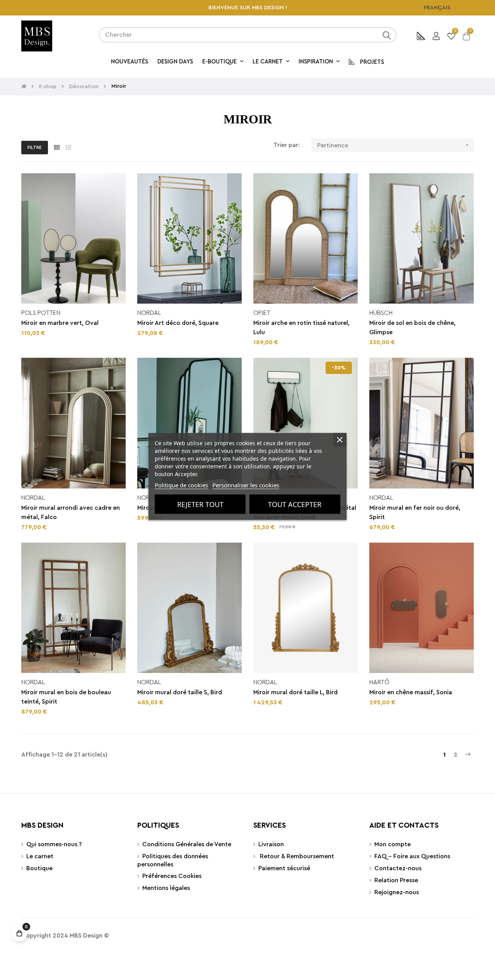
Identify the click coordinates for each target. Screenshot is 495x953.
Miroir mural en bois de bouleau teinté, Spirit (66, 697)
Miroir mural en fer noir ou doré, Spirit (414, 512)
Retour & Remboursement (296, 856)
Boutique (39, 868)
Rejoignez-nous (396, 892)
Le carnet (39, 856)
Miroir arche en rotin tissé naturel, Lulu (301, 327)
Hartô (379, 682)
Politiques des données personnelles (172, 860)
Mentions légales (166, 888)
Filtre (34, 147)
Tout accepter (294, 504)
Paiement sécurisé (284, 868)
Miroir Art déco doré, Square (177, 323)
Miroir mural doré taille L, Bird (295, 692)
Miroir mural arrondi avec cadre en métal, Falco (70, 512)
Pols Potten (40, 313)
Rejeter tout (200, 504)
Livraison (271, 844)
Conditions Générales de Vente (186, 844)
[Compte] (436, 35)
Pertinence (393, 145)
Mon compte (392, 844)
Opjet (261, 313)
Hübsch (381, 313)
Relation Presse (396, 880)
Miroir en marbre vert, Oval (60, 323)
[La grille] (56, 148)
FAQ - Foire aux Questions (412, 856)
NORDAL (149, 313)
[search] (386, 35)
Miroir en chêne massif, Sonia (410, 692)
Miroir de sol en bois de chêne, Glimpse (412, 327)
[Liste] (68, 148)
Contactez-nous (398, 868)
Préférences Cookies (171, 876)
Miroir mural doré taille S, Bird (179, 692)
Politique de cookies (181, 485)
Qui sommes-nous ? (54, 844)
